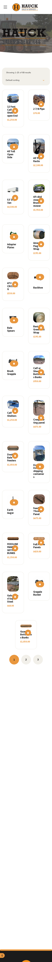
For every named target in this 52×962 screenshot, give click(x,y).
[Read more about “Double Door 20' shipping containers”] (40, 466)
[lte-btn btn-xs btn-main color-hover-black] (15, 111)
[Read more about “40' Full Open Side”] (14, 147)
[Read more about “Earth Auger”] (14, 502)
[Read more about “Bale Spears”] (14, 320)
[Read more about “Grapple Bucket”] (40, 584)
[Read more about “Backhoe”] (40, 277)
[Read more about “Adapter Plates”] (14, 237)
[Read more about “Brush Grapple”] (14, 363)
